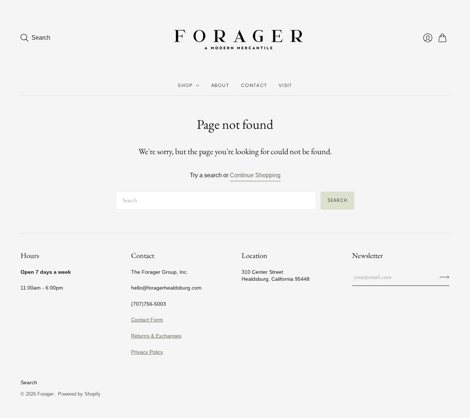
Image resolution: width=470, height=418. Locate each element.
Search (337, 200)
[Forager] (235, 38)
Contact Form (147, 320)
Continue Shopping (255, 175)
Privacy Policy (147, 352)
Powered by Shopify (79, 394)
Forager (46, 394)
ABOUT (220, 85)
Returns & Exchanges (156, 336)
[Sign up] (444, 277)
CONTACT (254, 85)
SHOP (185, 85)
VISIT (285, 85)
